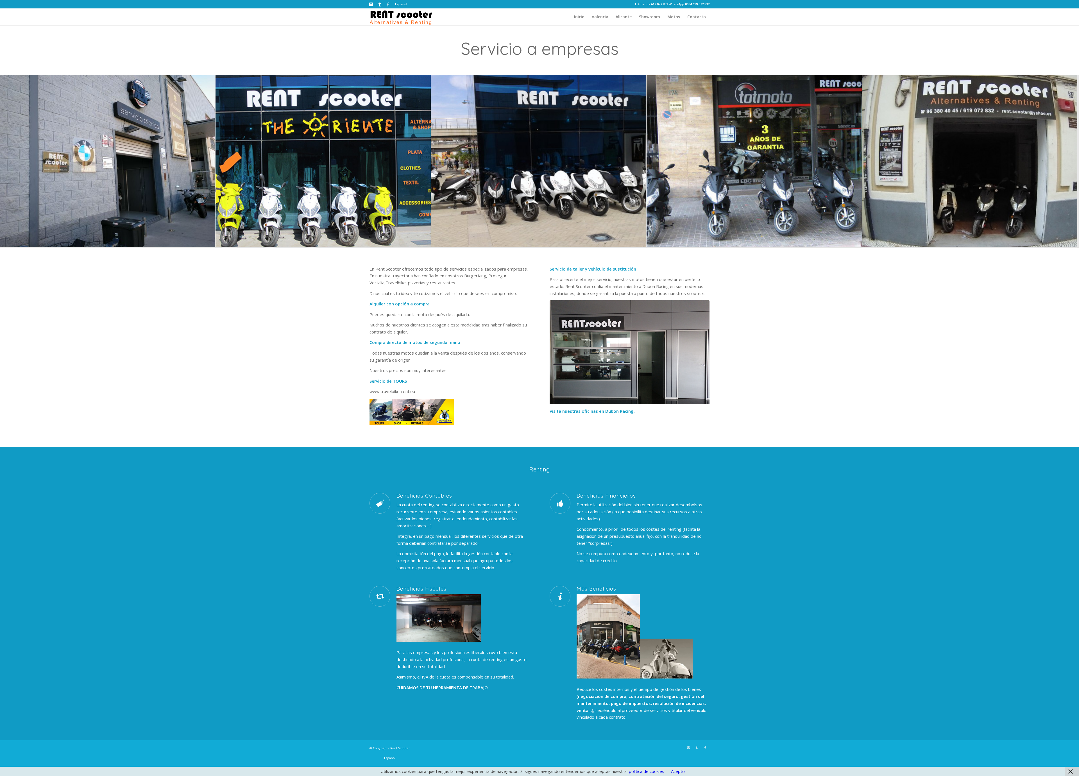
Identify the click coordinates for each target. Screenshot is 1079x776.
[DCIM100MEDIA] (970, 161)
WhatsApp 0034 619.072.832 (689, 4)
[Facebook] (388, 4)
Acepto (678, 771)
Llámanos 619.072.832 (651, 4)
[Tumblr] (379, 4)
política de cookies (646, 771)
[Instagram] (371, 4)
